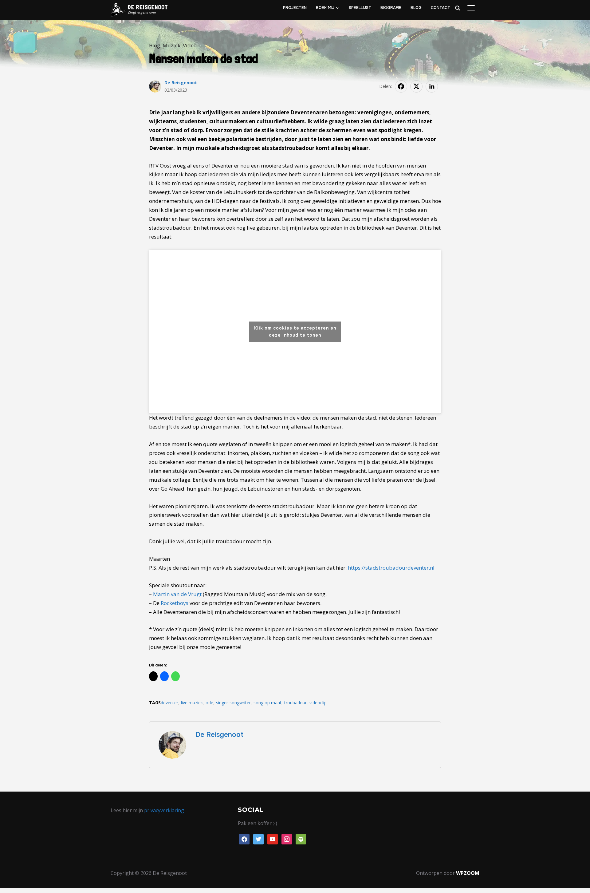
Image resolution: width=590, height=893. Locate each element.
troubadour (295, 702)
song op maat (267, 702)
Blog (416, 7)
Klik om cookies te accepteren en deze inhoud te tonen (295, 331)
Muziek (171, 45)
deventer (169, 702)
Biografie (390, 7)
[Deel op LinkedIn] (432, 86)
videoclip (318, 702)
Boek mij (325, 7)
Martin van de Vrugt (177, 594)
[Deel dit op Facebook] (401, 86)
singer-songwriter (233, 702)
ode (209, 702)
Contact (440, 7)
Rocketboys (174, 603)
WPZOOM (467, 873)
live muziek (192, 702)
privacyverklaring (164, 810)
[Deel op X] (416, 86)
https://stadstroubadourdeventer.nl (391, 567)
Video (190, 45)
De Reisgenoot (180, 82)
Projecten (295, 7)
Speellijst (360, 7)
